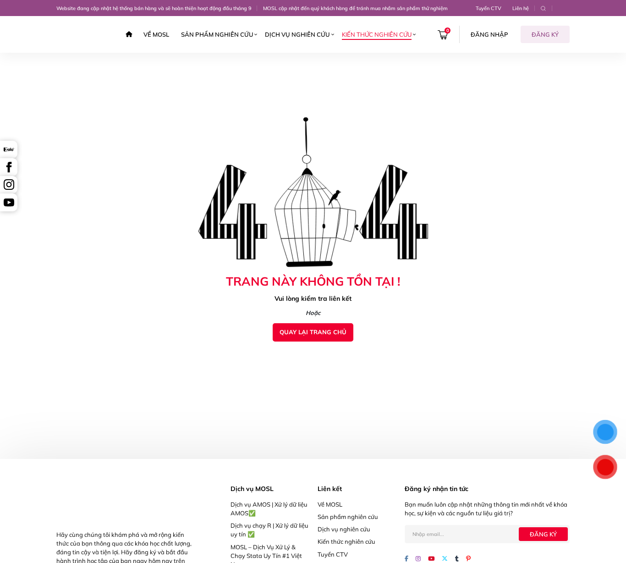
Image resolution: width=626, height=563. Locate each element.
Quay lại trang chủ (313, 332)
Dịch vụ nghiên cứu (297, 34)
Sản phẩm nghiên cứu (217, 34)
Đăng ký (545, 34)
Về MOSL (156, 34)
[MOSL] (82, 34)
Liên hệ (520, 8)
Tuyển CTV (488, 8)
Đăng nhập (489, 34)
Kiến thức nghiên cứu (377, 34)
